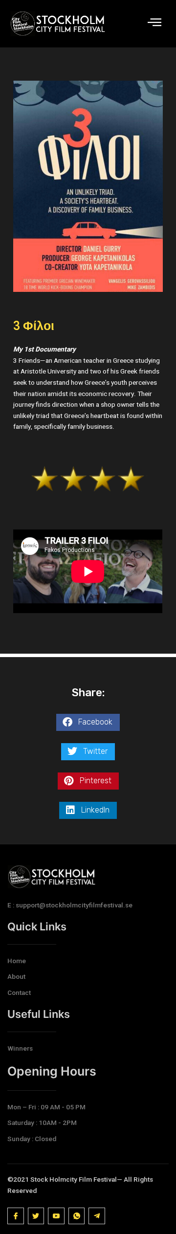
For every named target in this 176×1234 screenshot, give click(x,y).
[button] (88, 722)
